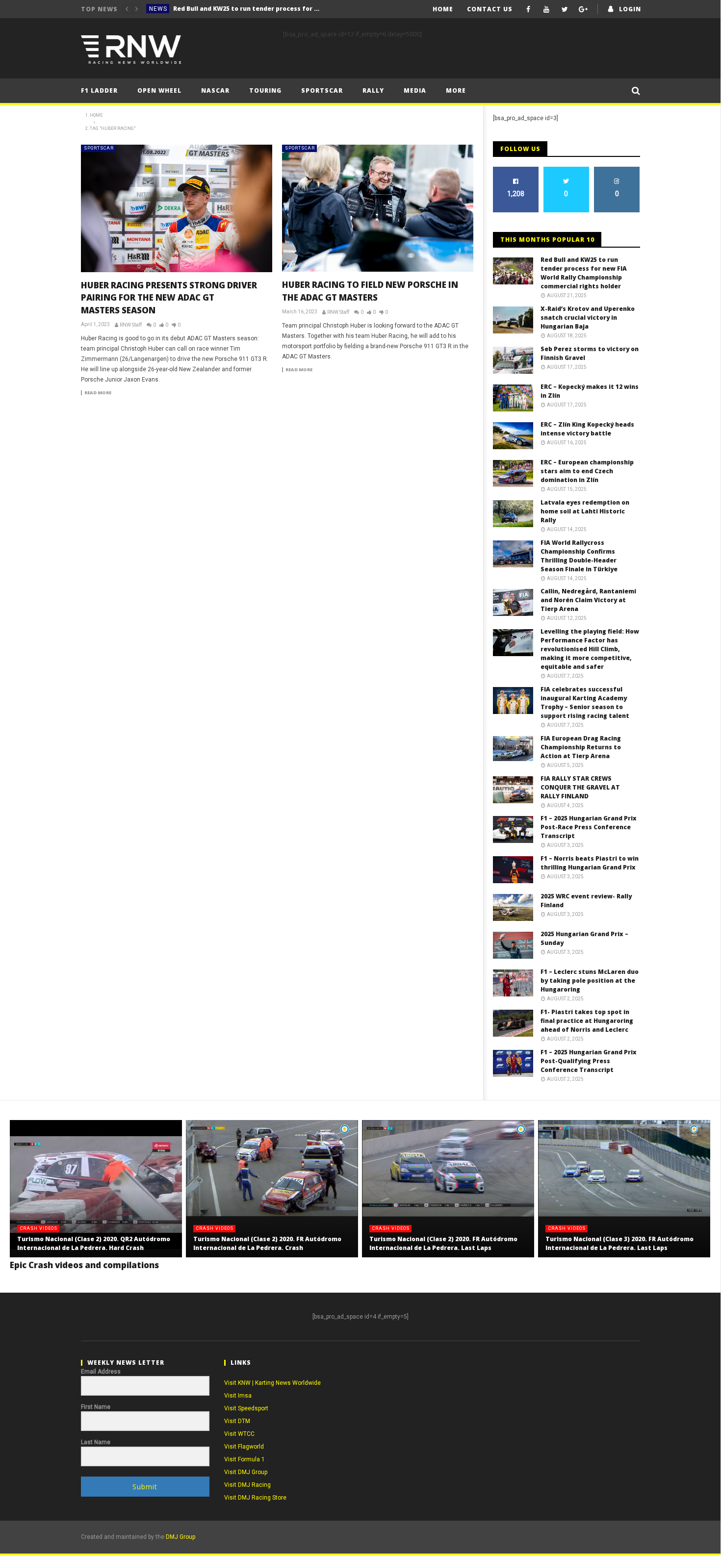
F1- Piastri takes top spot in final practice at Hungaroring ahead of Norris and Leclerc (587, 1021)
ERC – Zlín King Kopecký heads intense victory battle (587, 428)
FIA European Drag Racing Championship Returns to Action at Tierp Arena (581, 747)
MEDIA (415, 90)
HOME (443, 9)
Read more (97, 392)
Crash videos (38, 1228)
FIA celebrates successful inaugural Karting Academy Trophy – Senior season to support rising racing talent (585, 702)
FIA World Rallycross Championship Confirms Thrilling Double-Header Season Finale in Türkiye (579, 555)
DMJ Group (180, 1536)
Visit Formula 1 (244, 1459)
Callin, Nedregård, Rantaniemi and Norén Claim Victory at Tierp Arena (588, 600)
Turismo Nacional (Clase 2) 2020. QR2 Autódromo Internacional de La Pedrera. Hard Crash (93, 1243)
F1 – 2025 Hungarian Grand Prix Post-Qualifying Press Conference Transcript (589, 1061)
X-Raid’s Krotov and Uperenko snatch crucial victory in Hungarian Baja (246, 8)
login (630, 9)
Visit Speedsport (246, 1408)
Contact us (490, 9)
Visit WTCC (239, 1433)
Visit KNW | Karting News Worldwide (272, 1382)
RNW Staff (131, 325)
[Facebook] (528, 9)
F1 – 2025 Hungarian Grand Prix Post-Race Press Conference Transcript (589, 827)
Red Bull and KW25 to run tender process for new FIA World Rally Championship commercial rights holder (584, 272)
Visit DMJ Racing (247, 1484)
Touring (265, 90)
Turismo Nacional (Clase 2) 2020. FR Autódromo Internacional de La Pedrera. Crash (267, 1243)
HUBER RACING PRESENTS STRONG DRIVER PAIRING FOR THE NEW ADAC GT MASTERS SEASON (169, 298)
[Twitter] (565, 9)
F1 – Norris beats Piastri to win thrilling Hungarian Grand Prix (590, 862)
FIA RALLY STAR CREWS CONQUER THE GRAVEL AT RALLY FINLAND (580, 787)
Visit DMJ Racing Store (255, 1497)
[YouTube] (547, 9)
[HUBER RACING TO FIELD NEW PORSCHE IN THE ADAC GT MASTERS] (377, 208)
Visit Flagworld (244, 1446)
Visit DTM (237, 1421)
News (158, 8)
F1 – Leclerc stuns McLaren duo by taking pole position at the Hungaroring (590, 981)
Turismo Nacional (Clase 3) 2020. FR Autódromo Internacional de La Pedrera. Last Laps (619, 1243)
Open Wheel (159, 90)
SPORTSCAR (99, 148)
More (456, 90)
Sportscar (322, 90)
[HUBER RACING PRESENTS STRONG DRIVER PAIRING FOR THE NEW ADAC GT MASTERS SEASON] (176, 208)
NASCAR (215, 90)
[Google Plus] (583, 9)
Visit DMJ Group (245, 1472)
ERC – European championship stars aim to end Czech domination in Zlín (587, 471)
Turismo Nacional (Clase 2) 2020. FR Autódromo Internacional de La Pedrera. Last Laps (443, 1243)
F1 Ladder (99, 90)
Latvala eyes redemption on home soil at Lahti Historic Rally (585, 511)
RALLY (373, 90)
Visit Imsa (238, 1395)
